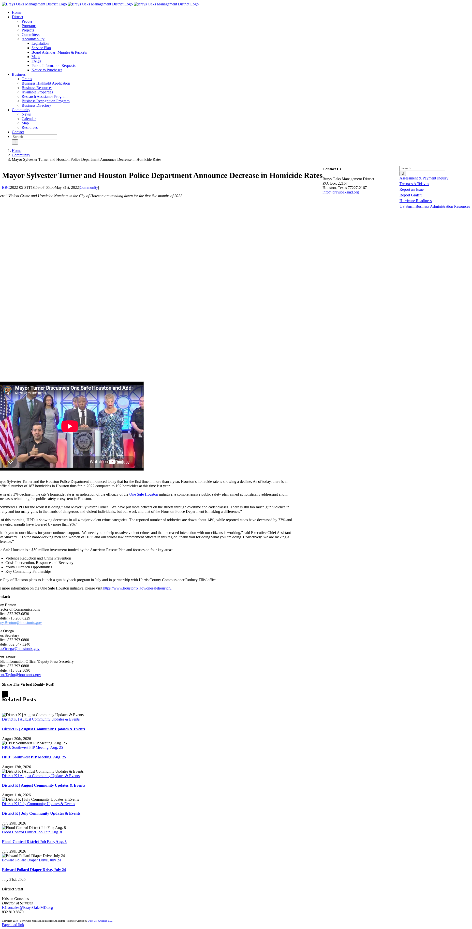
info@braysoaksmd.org (341, 192)
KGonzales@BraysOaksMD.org (27, 907)
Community (89, 187)
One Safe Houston (143, 494)
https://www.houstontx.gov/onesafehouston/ (137, 588)
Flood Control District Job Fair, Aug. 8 (32, 832)
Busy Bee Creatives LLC (100, 920)
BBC (6, 187)
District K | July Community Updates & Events (38, 804)
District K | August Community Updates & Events (41, 719)
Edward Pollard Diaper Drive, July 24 (31, 860)
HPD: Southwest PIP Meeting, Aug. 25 (32, 747)
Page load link (13, 925)
